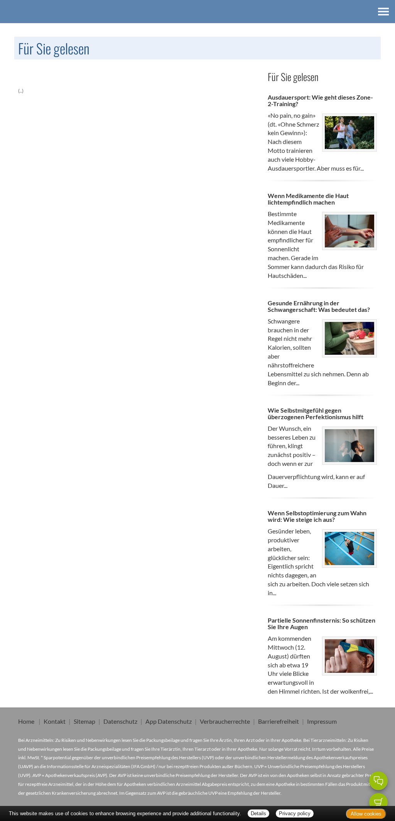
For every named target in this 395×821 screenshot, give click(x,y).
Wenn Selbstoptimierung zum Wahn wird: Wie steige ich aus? (317, 516)
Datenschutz (120, 721)
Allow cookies (366, 814)
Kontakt (55, 721)
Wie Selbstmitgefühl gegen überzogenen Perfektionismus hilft (315, 413)
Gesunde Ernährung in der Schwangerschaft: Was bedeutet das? (319, 306)
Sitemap (84, 721)
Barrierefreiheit (278, 721)
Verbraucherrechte (225, 721)
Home (26, 721)
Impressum (322, 721)
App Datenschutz (168, 721)
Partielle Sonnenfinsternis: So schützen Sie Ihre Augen (321, 623)
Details (258, 813)
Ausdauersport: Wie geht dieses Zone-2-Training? (320, 100)
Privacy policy (295, 813)
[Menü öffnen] (383, 11)
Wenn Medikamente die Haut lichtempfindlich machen (308, 199)
